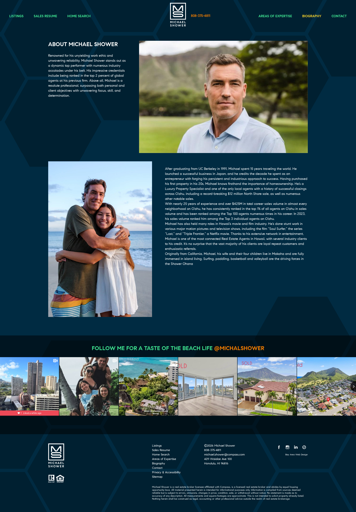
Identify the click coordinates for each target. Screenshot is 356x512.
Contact (339, 16)
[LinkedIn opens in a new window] (295, 447)
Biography (311, 16)
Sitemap (157, 476)
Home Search (79, 16)
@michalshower (239, 348)
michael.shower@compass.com (224, 454)
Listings (16, 16)
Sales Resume (45, 16)
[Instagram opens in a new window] (287, 447)
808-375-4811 (200, 16)
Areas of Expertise (275, 16)
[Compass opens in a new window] (304, 447)
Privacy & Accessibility (166, 472)
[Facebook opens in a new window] (279, 447)
